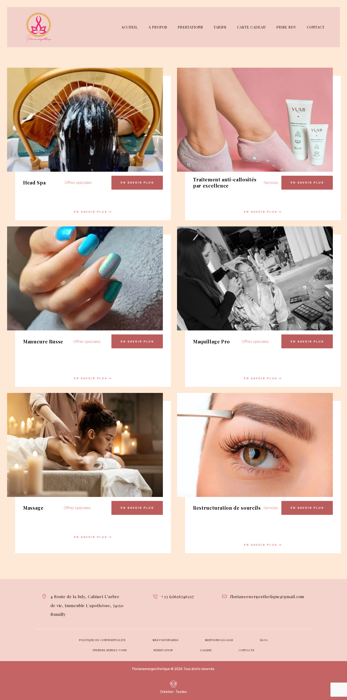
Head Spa (34, 182)
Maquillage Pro (211, 341)
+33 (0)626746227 (177, 596)
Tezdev (181, 692)
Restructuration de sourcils (227, 508)
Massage (33, 508)
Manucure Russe (43, 341)
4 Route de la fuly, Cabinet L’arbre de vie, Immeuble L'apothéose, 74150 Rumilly (87, 605)
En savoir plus (137, 182)
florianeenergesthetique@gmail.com (267, 596)
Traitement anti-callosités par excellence (225, 182)
